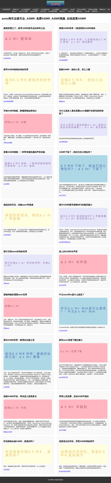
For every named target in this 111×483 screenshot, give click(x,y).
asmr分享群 (33, 11)
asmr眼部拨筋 (52, 11)
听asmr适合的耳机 (64, 471)
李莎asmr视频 (93, 9)
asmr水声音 (62, 285)
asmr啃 (72, 9)
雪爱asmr (6, 328)
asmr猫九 (65, 9)
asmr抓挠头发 (45, 9)
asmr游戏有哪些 (9, 101)
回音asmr (95, 11)
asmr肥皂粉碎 (63, 141)
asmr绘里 (35, 9)
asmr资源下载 (63, 377)
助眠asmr (62, 101)
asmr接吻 (6, 184)
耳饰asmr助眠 (8, 142)
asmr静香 (6, 387)
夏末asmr (79, 11)
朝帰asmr (16, 9)
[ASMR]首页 (6, 9)
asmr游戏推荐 (63, 60)
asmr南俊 (6, 469)
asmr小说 (71, 11)
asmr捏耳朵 (7, 58)
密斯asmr (103, 9)
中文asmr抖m (63, 330)
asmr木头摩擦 (23, 11)
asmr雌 (87, 11)
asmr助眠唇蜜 (25, 9)
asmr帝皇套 (7, 234)
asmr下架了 (62, 195)
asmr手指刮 (62, 430)
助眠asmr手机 (8, 432)
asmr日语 (43, 11)
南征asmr (62, 11)
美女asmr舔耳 (81, 9)
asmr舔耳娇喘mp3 (64, 242)
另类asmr (6, 283)
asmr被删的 (55, 9)
